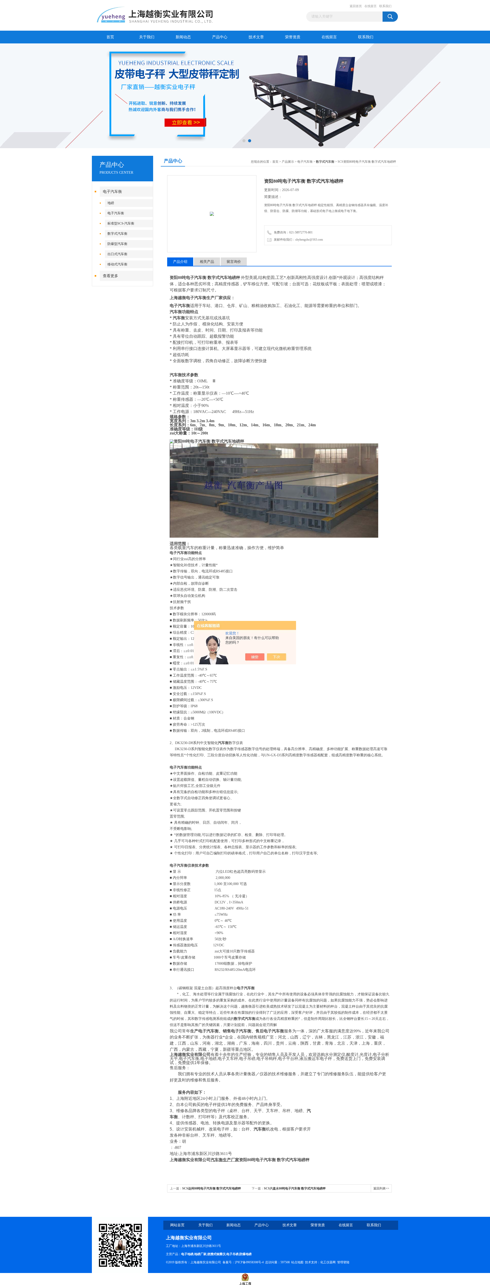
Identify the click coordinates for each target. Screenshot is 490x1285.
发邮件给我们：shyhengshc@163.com (297, 239)
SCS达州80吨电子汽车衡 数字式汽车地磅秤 (211, 1188)
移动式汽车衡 (117, 264)
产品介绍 (180, 262)
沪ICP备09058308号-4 (249, 1262)
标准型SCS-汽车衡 (120, 223)
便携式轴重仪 (216, 1254)
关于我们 (146, 37)
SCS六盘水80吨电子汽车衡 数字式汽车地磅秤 (295, 1188)
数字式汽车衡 (117, 233)
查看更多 (110, 276)
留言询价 (234, 262)
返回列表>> (381, 1188)
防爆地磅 (245, 1254)
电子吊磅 (232, 1254)
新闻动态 (183, 37)
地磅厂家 (200, 1254)
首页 (110, 37)
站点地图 (297, 1262)
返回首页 (356, 6)
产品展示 (288, 161)
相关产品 (207, 262)
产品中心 (219, 37)
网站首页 (177, 1225)
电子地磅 (187, 1254)
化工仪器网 (328, 1262)
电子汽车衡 (112, 192)
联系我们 (385, 6)
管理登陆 (343, 1262)
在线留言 (370, 6)
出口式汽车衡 (117, 254)
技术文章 (256, 37)
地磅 (110, 203)
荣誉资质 (292, 37)
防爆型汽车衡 (117, 244)
